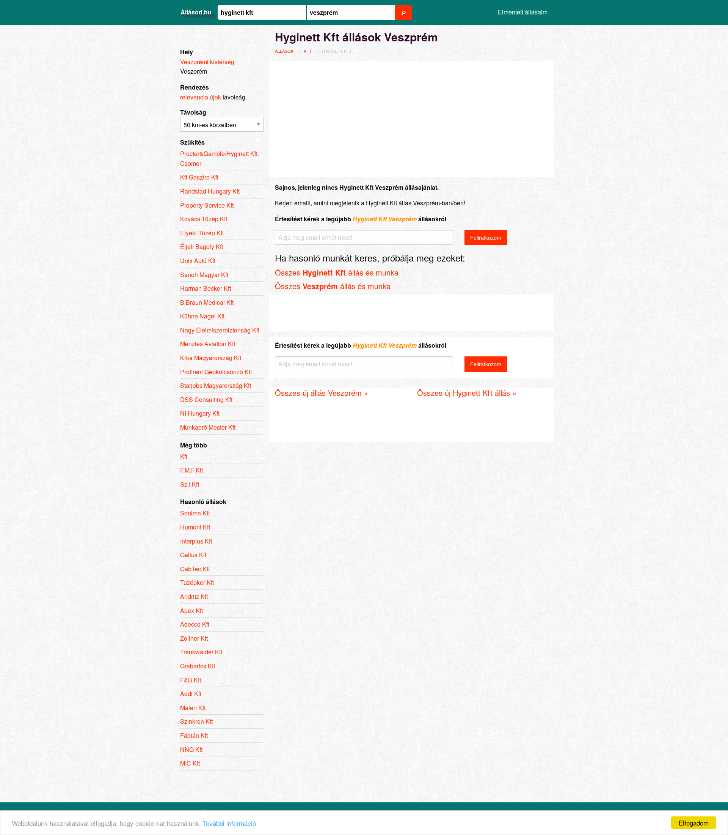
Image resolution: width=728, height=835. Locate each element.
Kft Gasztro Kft (199, 177)
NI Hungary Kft (200, 413)
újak (215, 97)
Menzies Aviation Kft (207, 343)
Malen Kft (193, 707)
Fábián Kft (194, 735)
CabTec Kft (195, 568)
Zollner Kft (194, 638)
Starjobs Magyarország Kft (215, 385)
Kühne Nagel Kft (202, 316)
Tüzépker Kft (197, 582)
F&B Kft (190, 680)
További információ (229, 823)
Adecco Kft (194, 624)
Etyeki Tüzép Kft (202, 232)
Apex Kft (191, 610)
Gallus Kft (193, 554)
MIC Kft (190, 763)
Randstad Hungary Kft (210, 191)
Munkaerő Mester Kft (207, 427)
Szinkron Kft (196, 721)
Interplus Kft (196, 541)
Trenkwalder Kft (201, 652)
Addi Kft (190, 693)
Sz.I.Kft (189, 484)
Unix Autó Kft (197, 260)
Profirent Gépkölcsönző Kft (216, 371)
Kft (308, 51)
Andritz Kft (194, 596)
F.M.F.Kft (191, 470)
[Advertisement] (411, 118)
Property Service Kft (207, 205)
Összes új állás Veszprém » (321, 392)
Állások (284, 51)
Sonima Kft (195, 513)
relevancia (194, 97)
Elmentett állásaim (523, 12)
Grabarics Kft (197, 666)
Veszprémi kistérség (207, 61)
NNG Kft (191, 749)
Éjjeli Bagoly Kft (201, 246)
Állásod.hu (196, 12)
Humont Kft (195, 527)
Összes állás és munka (337, 272)
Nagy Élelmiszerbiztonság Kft (219, 330)
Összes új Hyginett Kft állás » (466, 392)
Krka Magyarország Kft (210, 357)
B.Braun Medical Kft (207, 302)
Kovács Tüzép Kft (203, 218)
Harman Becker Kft (205, 288)
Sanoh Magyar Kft (204, 274)
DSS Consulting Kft (206, 399)
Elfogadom (694, 822)
